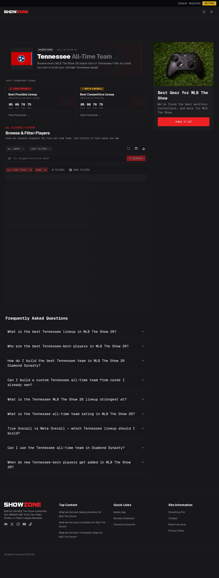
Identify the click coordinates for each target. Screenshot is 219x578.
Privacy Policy (176, 530)
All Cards (14, 148)
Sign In (182, 3)
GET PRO (209, 3)
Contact (172, 518)
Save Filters (81, 169)
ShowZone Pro (176, 512)
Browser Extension (124, 518)
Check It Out (183, 121)
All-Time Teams (16, 169)
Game (38, 169)
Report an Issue (177, 524)
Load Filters (38, 148)
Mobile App (120, 512)
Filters (59, 169)
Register (194, 3)
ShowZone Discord (124, 524)
